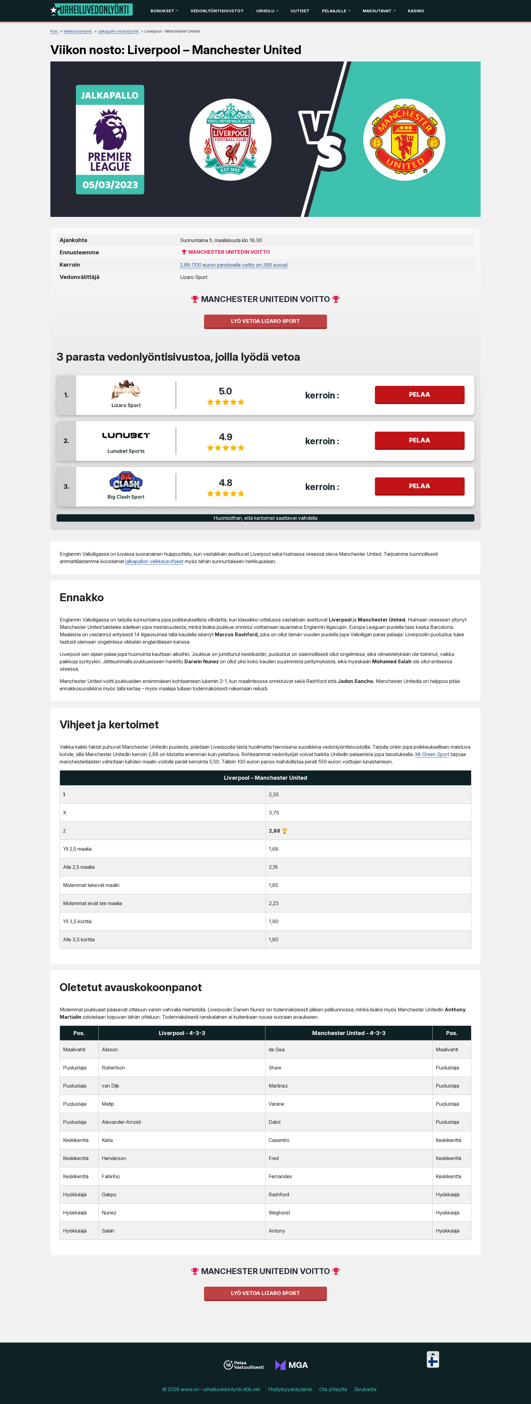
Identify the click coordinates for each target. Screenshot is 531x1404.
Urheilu (265, 10)
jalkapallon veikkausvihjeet (154, 561)
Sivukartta (365, 1389)
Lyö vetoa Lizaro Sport (265, 321)
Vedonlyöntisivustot (217, 10)
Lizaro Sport (126, 405)
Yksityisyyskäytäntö (290, 1389)
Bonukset (162, 10)
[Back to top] (520, 1392)
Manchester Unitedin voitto (229, 252)
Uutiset (300, 10)
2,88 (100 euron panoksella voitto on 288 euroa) (234, 265)
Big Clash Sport (126, 497)
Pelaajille (334, 10)
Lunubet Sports (126, 451)
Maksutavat (377, 10)
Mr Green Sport (432, 754)
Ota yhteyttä (333, 1389)
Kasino (416, 10)
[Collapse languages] (433, 1354)
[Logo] (91, 10)
